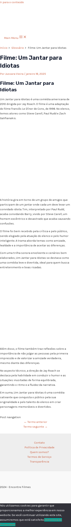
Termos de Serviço (39, 457)
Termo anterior (35, 422)
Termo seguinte (35, 426)
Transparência (39, 461)
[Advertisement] (35, 159)
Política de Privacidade (39, 447)
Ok (46, 519)
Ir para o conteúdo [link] (12, 2)
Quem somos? (39, 452)
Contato (39, 442)
